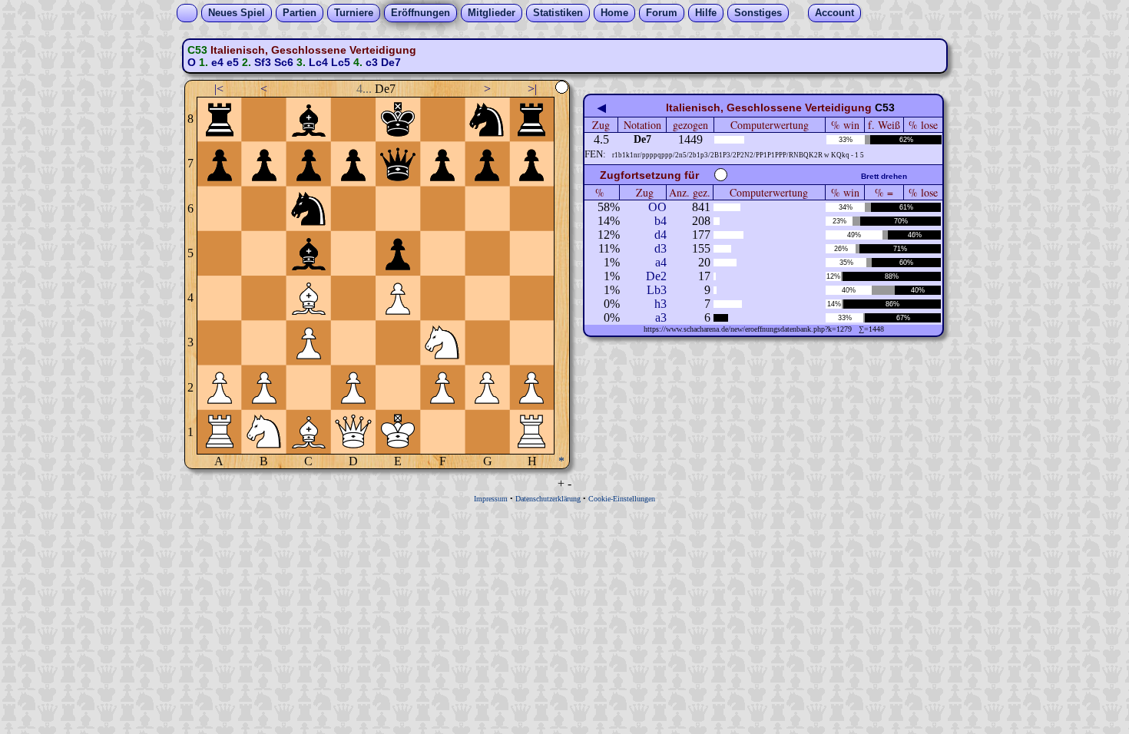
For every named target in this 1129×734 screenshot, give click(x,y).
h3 (660, 303)
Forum (661, 12)
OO (657, 206)
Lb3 (657, 289)
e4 (217, 62)
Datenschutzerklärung (548, 498)
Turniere (353, 12)
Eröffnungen (420, 12)
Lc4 (318, 62)
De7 (391, 62)
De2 (656, 276)
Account (834, 12)
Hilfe (706, 12)
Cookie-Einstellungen (621, 498)
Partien (299, 12)
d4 (660, 234)
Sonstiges (758, 12)
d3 (660, 248)
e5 (233, 62)
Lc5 (340, 62)
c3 (372, 62)
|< (218, 88)
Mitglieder (491, 12)
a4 (661, 262)
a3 (661, 317)
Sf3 (262, 62)
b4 (660, 220)
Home (614, 12)
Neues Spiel (236, 12)
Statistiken (558, 12)
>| (532, 88)
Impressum (491, 498)
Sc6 (283, 62)
